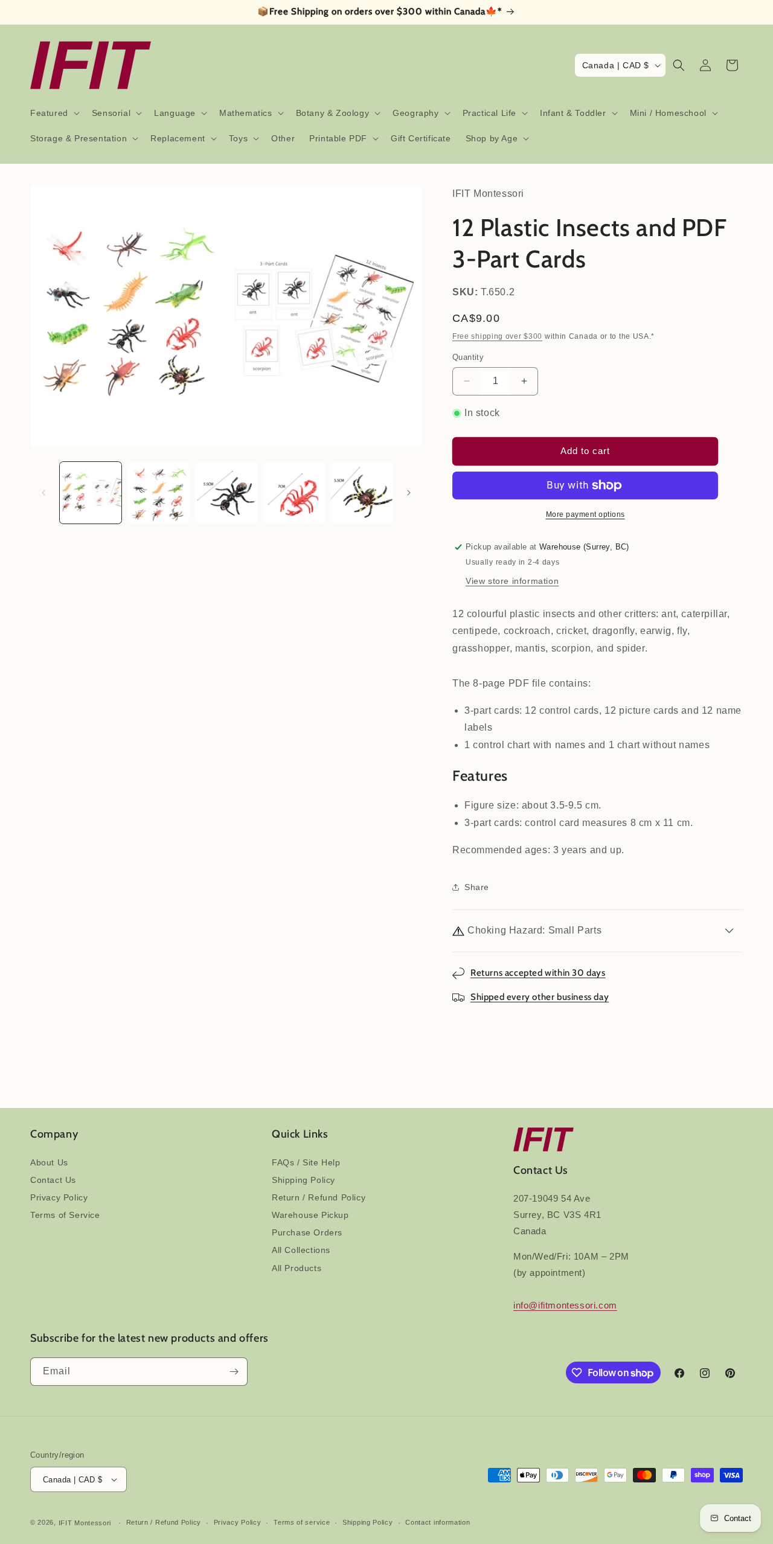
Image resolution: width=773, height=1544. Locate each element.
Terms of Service (65, 1215)
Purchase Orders (307, 1232)
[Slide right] (409, 492)
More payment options (585, 514)
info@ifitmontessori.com (565, 1305)
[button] (54, 113)
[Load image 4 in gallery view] (294, 493)
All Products (296, 1268)
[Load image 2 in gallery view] (158, 493)
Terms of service (302, 1522)
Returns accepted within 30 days (538, 972)
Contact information (437, 1522)
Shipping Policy (303, 1180)
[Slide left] (43, 492)
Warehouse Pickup (310, 1215)
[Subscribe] (233, 1371)
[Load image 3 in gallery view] (226, 493)
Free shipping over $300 (497, 336)
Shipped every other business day (539, 996)
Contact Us (53, 1180)
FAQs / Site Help (306, 1162)
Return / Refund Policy (318, 1197)
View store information (512, 581)
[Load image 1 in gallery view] (90, 493)
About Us (49, 1162)
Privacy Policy (59, 1197)
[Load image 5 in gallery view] (362, 493)
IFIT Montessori (85, 1522)
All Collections (301, 1250)
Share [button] (476, 887)
